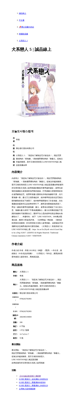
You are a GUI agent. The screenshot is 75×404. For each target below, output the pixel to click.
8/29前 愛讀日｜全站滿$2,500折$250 (33, 379)
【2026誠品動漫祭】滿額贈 (30, 376)
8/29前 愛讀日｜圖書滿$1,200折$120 (33, 385)
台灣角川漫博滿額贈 (27, 389)
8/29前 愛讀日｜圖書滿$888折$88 (32, 382)
